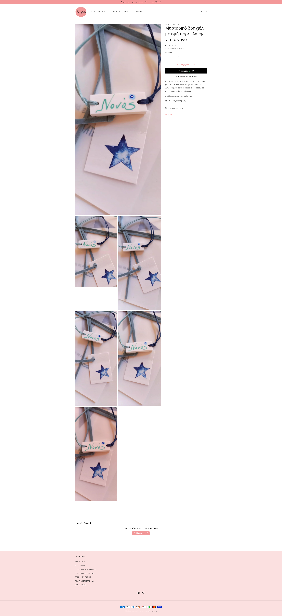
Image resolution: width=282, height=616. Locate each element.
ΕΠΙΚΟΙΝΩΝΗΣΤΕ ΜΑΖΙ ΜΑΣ (86, 569)
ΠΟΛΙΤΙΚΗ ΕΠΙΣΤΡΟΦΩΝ (84, 581)
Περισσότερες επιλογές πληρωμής (186, 76)
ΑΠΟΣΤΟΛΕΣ (80, 565)
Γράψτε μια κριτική (141, 533)
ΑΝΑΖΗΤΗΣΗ (80, 562)
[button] (104, 12)
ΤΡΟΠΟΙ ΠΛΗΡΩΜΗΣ (83, 577)
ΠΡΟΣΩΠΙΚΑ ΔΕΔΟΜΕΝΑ (84, 573)
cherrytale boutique (134, 611)
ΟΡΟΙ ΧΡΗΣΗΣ (80, 585)
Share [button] (170, 114)
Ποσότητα (168, 52)
